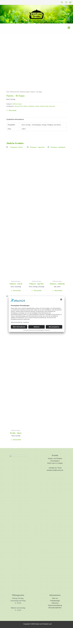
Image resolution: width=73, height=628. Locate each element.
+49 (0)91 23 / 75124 (55, 468)
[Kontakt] (70, 2)
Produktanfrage (55, 600)
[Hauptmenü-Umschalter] (69, 27)
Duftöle (37, 106)
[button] (62, 2)
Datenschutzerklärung (55, 605)
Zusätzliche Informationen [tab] (15, 119)
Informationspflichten (55, 607)
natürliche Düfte (44, 106)
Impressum (55, 603)
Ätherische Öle (14, 92)
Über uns (55, 598)
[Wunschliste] (66, 2)
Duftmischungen (24, 92)
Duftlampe (31, 106)
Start (7, 92)
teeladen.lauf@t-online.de (55, 470)
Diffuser (26, 106)
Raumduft (52, 106)
